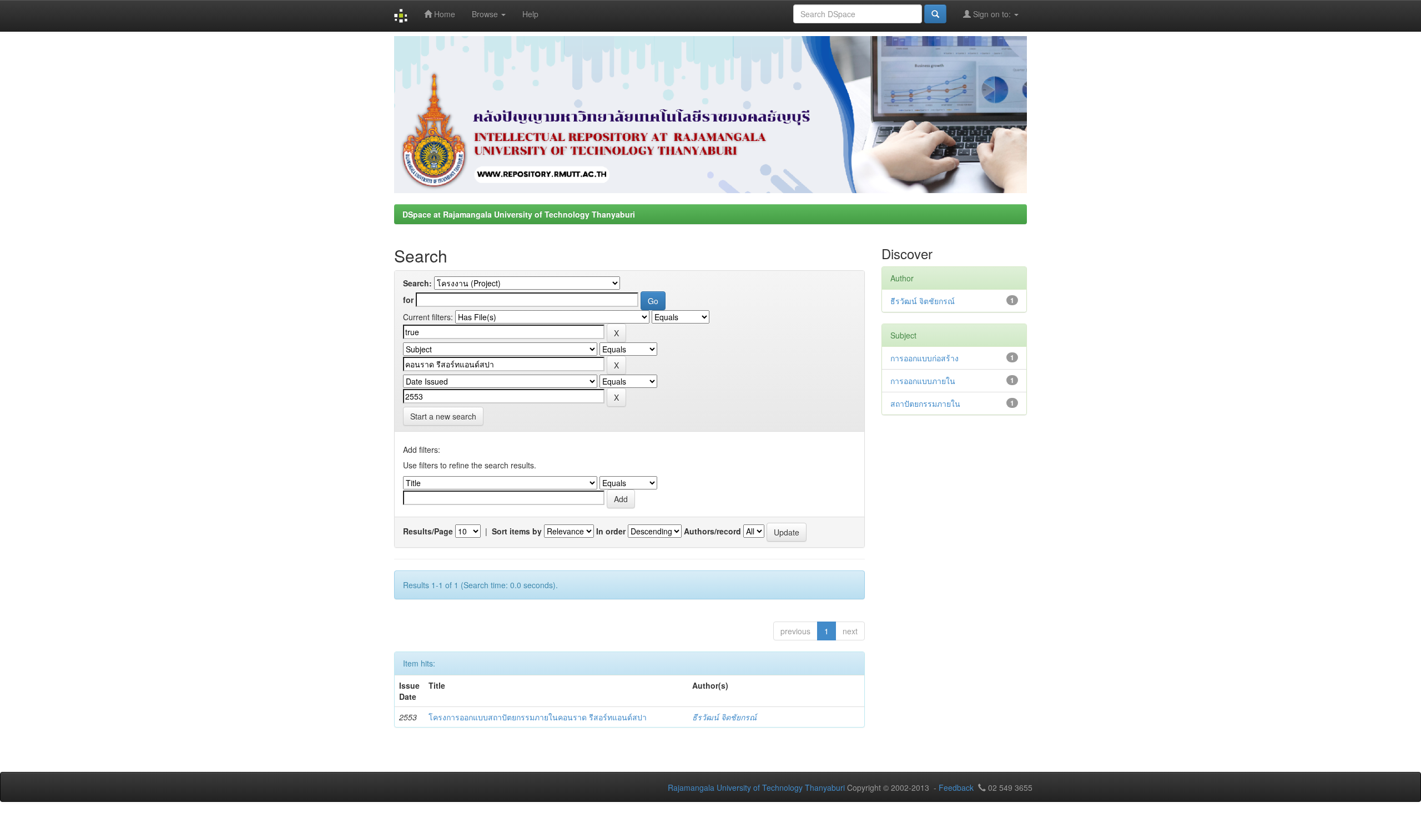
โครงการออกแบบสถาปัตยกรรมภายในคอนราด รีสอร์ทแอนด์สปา (538, 717)
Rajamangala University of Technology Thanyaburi (756, 787)
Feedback (956, 787)
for (408, 299)
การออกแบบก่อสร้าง (924, 357)
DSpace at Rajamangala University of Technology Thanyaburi (518, 214)
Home (443, 13)
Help (530, 13)
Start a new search (443, 416)
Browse (486, 13)
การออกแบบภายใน (922, 380)
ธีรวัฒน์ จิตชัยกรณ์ (724, 717)
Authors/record (712, 531)
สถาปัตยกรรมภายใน (925, 403)
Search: (417, 283)
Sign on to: (992, 13)
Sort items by (517, 531)
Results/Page (428, 531)
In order (611, 531)
